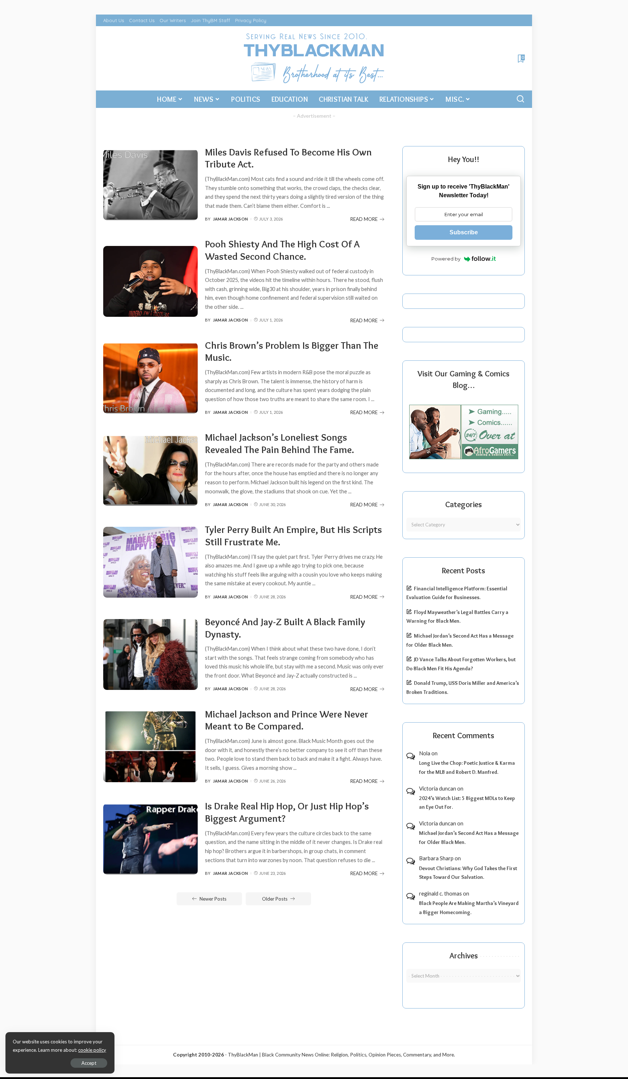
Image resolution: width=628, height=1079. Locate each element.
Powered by (445, 259)
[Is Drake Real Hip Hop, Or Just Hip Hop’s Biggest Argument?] (150, 839)
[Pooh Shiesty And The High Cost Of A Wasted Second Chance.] (150, 281)
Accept (88, 1063)
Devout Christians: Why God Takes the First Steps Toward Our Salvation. (468, 873)
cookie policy (92, 1050)
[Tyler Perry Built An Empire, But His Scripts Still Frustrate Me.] (150, 562)
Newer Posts (213, 899)
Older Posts (274, 899)
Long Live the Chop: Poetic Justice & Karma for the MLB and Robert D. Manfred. (467, 767)
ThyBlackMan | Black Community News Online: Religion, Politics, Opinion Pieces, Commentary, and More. (341, 1055)
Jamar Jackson (230, 219)
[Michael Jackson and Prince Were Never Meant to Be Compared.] (150, 746)
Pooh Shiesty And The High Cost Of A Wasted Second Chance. (282, 250)
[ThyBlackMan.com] (314, 58)
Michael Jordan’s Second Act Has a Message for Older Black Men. (469, 837)
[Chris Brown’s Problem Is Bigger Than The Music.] (150, 378)
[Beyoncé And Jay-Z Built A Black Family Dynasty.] (150, 654)
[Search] (520, 99)
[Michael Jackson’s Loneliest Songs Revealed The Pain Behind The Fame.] (150, 470)
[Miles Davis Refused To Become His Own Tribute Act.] (150, 184)
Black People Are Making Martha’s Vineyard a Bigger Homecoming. (469, 908)
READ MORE (364, 219)
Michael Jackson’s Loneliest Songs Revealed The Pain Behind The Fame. (279, 443)
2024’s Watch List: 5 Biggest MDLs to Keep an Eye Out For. (467, 803)
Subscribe (464, 232)
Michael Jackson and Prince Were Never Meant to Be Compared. (286, 720)
